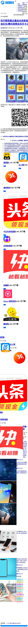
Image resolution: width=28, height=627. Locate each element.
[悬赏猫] (6, 159)
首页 (19, 4)
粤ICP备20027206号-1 (15, 623)
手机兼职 (20, 579)
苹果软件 (20, 5)
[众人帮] (23, 161)
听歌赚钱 (20, 598)
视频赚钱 (20, 599)
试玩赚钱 (20, 582)
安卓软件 (20, 7)
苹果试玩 (20, 591)
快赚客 (6, 285)
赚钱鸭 (6, 324)
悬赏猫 (6, 163)
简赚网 (3, 28)
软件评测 (20, 9)
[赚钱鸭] (11, 320)
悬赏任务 (20, 581)
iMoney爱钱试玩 (9, 301)
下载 (4, 166)
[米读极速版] (6, 242)
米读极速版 (7, 246)
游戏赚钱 (20, 587)
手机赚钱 (20, 593)
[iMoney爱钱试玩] (7, 297)
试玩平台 (20, 586)
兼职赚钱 (20, 596)
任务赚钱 (20, 584)
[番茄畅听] (11, 184)
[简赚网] (8, 4)
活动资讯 (20, 10)
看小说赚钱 (20, 594)
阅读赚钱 (20, 601)
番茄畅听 (6, 188)
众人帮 (21, 165)
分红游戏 (20, 589)
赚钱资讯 (24, 4)
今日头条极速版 (9, 232)
